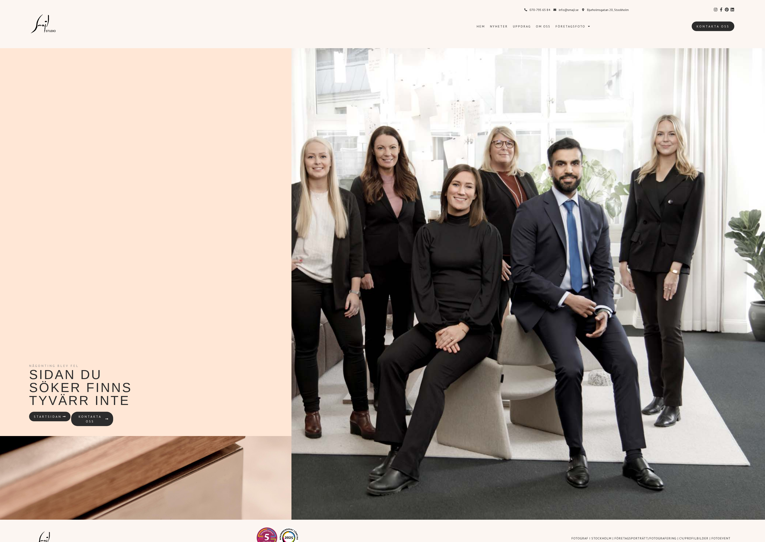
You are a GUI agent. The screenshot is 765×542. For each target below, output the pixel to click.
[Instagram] (716, 10)
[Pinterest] (727, 10)
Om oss (543, 26)
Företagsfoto (570, 26)
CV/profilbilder (693, 538)
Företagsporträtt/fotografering (645, 538)
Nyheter (499, 26)
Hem (481, 26)
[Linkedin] (732, 10)
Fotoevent (721, 538)
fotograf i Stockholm (591, 538)
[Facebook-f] (721, 10)
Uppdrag (522, 26)
